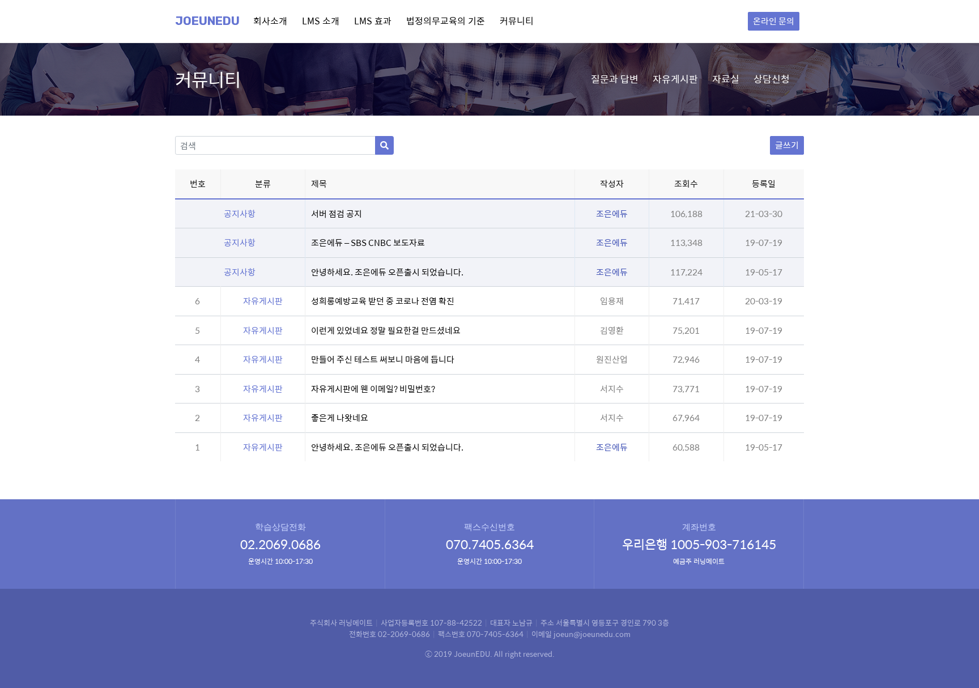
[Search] (384, 145)
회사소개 (270, 21)
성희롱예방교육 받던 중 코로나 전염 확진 (382, 300)
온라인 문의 (773, 20)
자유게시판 (675, 79)
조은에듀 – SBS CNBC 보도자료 (368, 242)
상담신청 (772, 79)
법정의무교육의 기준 (445, 21)
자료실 (725, 79)
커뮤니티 (517, 21)
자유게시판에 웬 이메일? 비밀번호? (373, 388)
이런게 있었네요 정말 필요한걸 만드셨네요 (386, 330)
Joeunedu (207, 21)
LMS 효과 (372, 21)
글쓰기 (787, 144)
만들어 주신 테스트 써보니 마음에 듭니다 (382, 359)
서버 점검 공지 (336, 213)
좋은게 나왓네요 (339, 417)
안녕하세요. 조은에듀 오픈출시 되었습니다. (387, 271)
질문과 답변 (615, 79)
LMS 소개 (320, 21)
